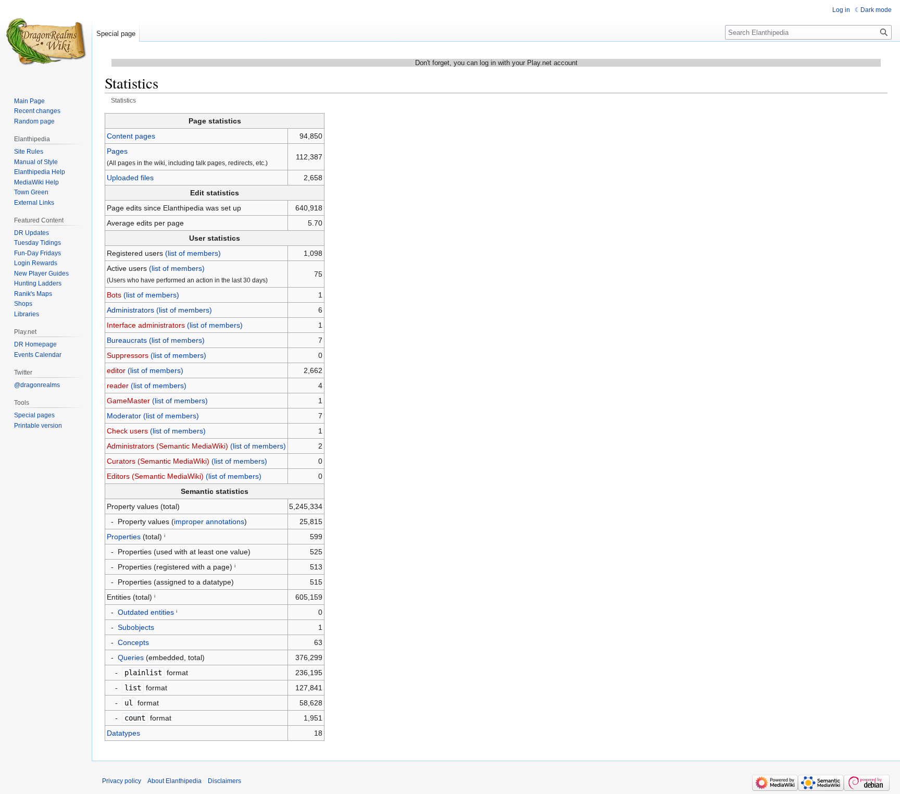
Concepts (133, 642)
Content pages (131, 136)
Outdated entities (146, 612)
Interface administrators (146, 325)
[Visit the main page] (46, 41)
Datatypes (123, 733)
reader (118, 385)
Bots (114, 295)
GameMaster (128, 400)
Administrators (130, 310)
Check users (127, 431)
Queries (131, 657)
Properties (124, 536)
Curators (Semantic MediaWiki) (158, 461)
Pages (117, 151)
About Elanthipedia (174, 781)
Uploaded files (130, 177)
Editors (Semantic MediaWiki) (155, 476)
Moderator (124, 416)
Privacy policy (121, 781)
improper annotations (209, 521)
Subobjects (136, 627)
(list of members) (193, 253)
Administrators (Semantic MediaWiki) (167, 446)
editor (116, 370)
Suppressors (127, 355)
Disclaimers (224, 781)
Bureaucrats (127, 340)
